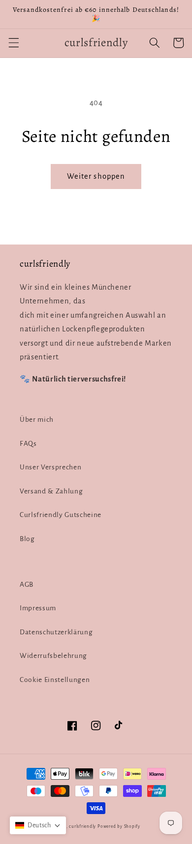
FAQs (28, 443)
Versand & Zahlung (51, 491)
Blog (27, 539)
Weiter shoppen (96, 176)
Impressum (38, 608)
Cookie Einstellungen (55, 679)
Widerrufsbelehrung (53, 655)
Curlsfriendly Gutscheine (60, 514)
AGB (26, 584)
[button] (13, 42)
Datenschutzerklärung (56, 632)
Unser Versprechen (50, 467)
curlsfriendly (82, 826)
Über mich (37, 419)
